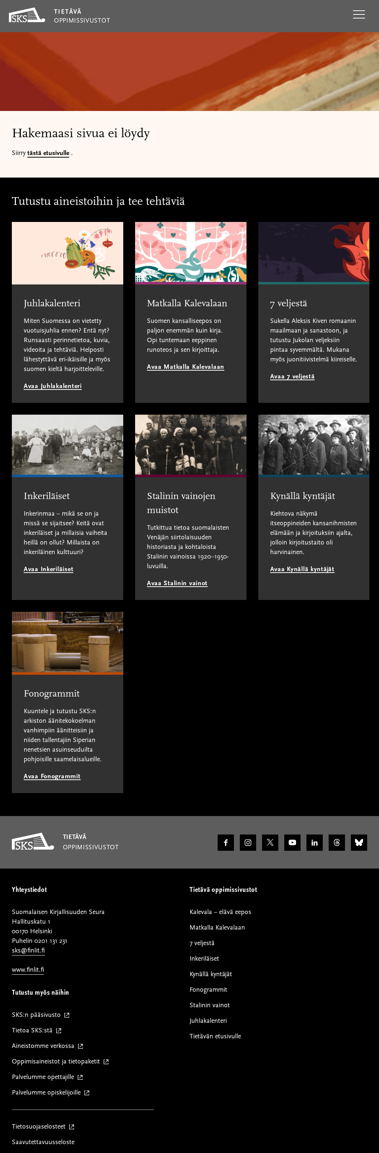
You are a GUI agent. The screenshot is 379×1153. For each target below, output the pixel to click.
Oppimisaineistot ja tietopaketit (57, 1061)
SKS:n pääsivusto (38, 1015)
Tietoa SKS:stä (34, 1030)
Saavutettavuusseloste (43, 1142)
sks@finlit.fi (28, 950)
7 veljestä (202, 943)
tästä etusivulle (48, 153)
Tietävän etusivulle (215, 1036)
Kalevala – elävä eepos (220, 912)
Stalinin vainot (210, 1005)
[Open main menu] (359, 15)
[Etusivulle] (33, 847)
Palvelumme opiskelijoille (48, 1093)
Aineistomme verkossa (45, 1046)
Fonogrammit (208, 990)
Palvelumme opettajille (44, 1077)
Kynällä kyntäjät (211, 974)
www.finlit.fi (28, 970)
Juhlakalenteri (208, 1021)
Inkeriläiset (204, 958)
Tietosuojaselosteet (40, 1127)
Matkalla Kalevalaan (217, 927)
